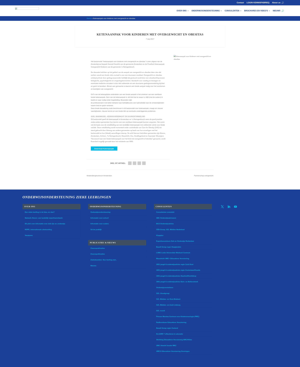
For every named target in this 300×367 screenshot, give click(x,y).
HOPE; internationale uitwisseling (38, 229)
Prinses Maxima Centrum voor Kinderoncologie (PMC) (177, 316)
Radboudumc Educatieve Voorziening (171, 322)
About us (276, 3)
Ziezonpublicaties (97, 248)
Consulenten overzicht (165, 212)
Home (89, 18)
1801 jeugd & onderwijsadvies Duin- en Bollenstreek (177, 282)
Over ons (182, 11)
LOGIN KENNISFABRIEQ (258, 3)
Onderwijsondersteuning (205, 11)
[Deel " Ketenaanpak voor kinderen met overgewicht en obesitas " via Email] (139, 163)
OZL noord (160, 311)
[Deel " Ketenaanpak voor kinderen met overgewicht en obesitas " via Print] (144, 163)
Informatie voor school (99, 218)
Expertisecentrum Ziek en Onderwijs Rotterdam (175, 241)
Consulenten (232, 11)
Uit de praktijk (96, 229)
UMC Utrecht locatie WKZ (166, 345)
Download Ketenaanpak (104, 149)
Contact (240, 3)
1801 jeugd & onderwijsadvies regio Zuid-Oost (174, 264)
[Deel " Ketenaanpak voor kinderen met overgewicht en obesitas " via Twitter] (130, 163)
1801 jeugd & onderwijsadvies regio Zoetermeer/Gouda (178, 270)
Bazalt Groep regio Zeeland (167, 328)
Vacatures (29, 235)
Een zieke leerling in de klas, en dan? (40, 212)
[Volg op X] (222, 207)
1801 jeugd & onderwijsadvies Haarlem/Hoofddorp (176, 276)
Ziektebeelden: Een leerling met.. (103, 260)
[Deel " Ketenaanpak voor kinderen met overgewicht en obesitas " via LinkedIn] (134, 163)
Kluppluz (159, 235)
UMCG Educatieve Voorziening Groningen (173, 351)
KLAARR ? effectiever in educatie (169, 334)
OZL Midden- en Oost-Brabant (168, 299)
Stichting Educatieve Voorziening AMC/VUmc (174, 340)
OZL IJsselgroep (162, 293)
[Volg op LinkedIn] (229, 207)
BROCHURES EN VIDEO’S (256, 11)
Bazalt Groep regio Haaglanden (168, 247)
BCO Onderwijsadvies (165, 224)
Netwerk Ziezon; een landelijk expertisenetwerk (44, 218)
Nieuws (276, 11)
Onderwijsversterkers (164, 287)
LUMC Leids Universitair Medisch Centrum (173, 253)
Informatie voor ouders (99, 224)
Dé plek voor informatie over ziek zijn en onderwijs (45, 224)
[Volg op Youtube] (235, 207)
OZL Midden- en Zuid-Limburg (168, 305)
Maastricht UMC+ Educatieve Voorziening (172, 258)
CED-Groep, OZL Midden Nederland (170, 229)
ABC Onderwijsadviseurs (166, 218)
